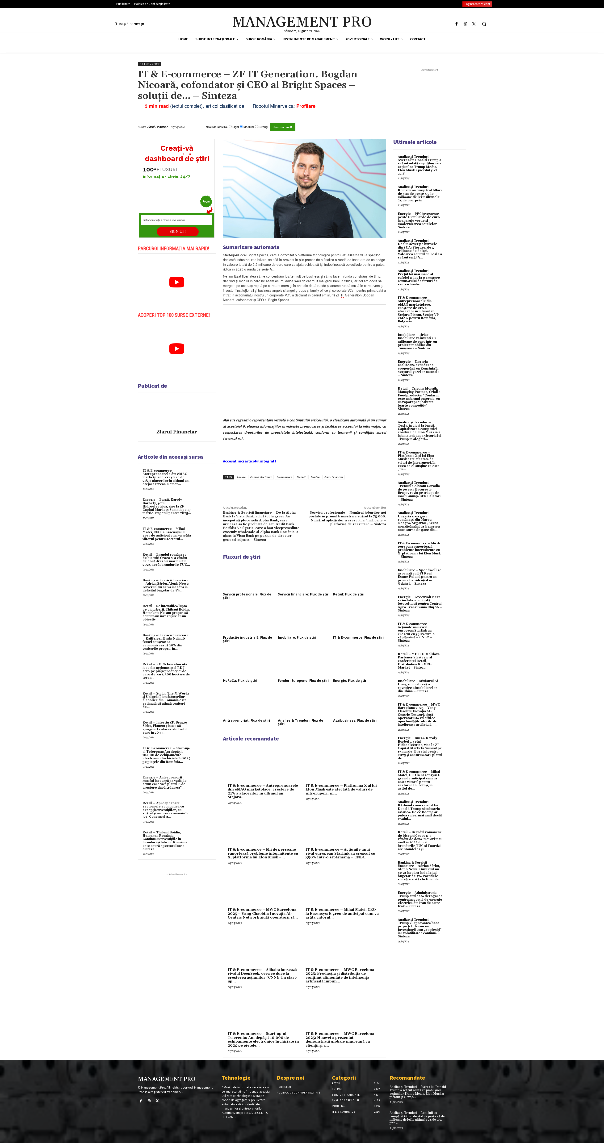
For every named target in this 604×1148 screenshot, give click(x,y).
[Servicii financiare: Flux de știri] (304, 576)
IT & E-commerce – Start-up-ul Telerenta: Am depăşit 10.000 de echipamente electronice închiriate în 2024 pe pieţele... (263, 1040)
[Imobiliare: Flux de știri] (304, 619)
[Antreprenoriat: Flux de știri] (249, 702)
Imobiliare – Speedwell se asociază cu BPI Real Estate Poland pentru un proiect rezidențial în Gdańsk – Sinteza (419, 577)
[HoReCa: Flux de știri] (249, 662)
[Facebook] (456, 24)
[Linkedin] (292, 490)
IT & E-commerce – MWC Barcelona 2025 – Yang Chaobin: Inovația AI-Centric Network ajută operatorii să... (263, 913)
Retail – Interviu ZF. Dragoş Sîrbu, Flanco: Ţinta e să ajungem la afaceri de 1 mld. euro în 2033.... (165, 728)
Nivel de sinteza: (217, 127)
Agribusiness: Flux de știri (355, 720)
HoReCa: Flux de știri (240, 680)
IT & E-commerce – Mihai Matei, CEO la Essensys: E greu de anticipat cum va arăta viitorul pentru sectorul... (167, 534)
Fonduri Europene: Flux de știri (303, 680)
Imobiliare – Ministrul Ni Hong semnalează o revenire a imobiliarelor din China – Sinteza (418, 686)
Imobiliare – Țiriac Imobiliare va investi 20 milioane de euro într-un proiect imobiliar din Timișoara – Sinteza (417, 341)
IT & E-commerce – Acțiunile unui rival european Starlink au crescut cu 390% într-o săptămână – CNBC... (340, 853)
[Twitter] (474, 24)
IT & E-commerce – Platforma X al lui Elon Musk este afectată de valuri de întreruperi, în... (341, 789)
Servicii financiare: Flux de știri (303, 594)
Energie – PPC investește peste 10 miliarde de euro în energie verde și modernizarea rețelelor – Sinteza (419, 220)
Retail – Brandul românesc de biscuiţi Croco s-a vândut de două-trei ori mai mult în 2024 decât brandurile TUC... (166, 560)
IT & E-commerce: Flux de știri (358, 637)
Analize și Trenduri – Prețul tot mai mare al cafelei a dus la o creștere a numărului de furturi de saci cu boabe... (419, 277)
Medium (248, 127)
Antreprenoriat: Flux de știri (246, 720)
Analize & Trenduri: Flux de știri (300, 722)
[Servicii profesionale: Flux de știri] (249, 576)
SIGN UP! (178, 231)
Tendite (314, 477)
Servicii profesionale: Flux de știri (247, 596)
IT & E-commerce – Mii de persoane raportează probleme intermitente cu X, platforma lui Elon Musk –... (263, 853)
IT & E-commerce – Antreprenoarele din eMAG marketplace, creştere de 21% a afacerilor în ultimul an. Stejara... (263, 791)
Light (235, 127)
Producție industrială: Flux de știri (247, 639)
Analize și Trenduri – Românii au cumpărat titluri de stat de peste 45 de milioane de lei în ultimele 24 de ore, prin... (420, 193)
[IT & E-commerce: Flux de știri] (359, 619)
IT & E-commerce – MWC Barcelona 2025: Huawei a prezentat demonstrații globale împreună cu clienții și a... (340, 1040)
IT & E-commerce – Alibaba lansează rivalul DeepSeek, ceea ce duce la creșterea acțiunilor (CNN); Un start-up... (262, 976)
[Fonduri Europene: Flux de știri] (304, 662)
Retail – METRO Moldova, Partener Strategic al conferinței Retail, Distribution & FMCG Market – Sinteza (419, 661)
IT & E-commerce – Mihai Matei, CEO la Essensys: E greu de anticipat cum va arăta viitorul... (342, 913)
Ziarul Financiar (157, 127)
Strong (263, 127)
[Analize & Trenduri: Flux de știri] (304, 702)
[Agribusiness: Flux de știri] (359, 702)
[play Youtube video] (177, 282)
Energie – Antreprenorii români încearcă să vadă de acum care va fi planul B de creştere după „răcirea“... (165, 783)
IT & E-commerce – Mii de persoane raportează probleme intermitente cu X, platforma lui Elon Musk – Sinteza (419, 550)
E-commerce (284, 477)
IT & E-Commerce (149, 64)
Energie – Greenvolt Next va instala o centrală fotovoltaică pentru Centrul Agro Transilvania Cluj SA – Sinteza (420, 603)
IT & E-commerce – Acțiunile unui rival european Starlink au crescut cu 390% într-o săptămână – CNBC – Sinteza (416, 632)
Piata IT (301, 477)
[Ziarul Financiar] (177, 411)
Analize (241, 477)
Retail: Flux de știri (348, 594)
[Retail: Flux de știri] (359, 576)
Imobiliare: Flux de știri (297, 637)
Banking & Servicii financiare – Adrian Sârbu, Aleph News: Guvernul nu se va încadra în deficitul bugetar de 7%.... (166, 585)
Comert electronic (261, 477)
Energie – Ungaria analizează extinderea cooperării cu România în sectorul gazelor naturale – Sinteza (419, 368)
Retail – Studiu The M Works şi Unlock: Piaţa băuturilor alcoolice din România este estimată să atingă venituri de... (166, 700)
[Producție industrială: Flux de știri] (249, 619)
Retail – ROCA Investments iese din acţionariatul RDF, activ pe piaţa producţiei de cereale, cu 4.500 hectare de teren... (166, 671)
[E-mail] (360, 127)
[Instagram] (465, 24)
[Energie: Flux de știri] (359, 662)
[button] (484, 23)
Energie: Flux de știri (350, 680)
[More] (303, 490)
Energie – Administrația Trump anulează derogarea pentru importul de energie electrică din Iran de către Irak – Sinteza (420, 899)
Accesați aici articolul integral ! (249, 461)
